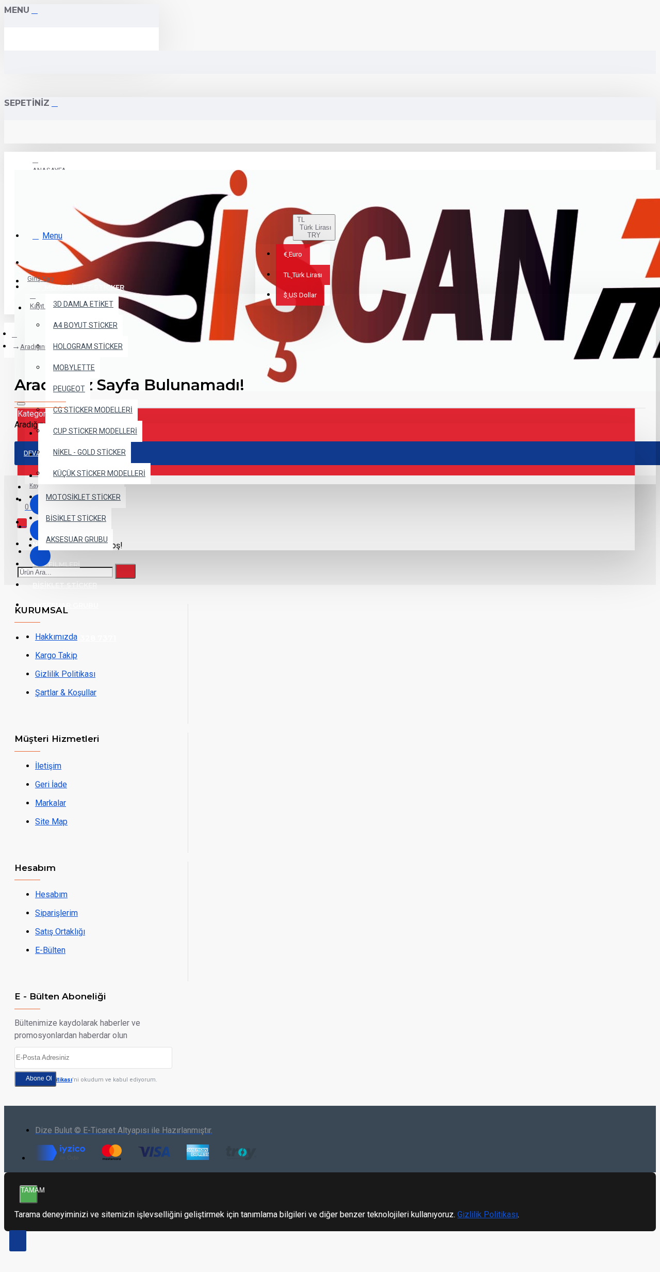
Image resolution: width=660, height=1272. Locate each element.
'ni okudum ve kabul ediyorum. (91, 1079)
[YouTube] (40, 556)
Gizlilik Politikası (487, 1214)
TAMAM (29, 1190)
